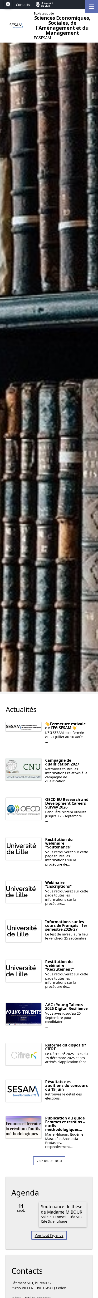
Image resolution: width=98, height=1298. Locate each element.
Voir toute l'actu (49, 1160)
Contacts (23, 4)
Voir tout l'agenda (49, 1235)
